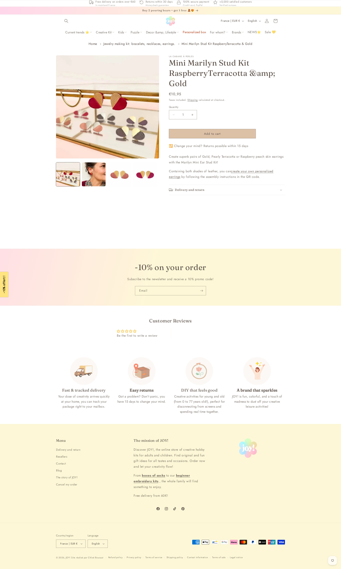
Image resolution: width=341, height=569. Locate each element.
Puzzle (135, 32)
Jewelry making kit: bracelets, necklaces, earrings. (139, 43)
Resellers (61, 457)
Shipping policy (175, 557)
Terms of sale (219, 557)
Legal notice (236, 557)
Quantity (173, 107)
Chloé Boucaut (96, 557)
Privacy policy (134, 557)
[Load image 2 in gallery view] (94, 174)
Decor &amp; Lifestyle (161, 32)
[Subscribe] (201, 290)
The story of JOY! (67, 477)
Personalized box (194, 32)
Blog (59, 470)
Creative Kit (103, 32)
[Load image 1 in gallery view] (68, 174)
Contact (61, 463)
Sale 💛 (270, 32)
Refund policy (115, 557)
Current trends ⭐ (77, 32)
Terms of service (153, 557)
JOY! (68, 557)
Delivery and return (68, 450)
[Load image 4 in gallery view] (145, 174)
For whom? (217, 32)
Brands (236, 32)
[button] (66, 21)
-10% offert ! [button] (4, 284)
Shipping (192, 100)
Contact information (197, 557)
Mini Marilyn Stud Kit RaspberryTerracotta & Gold (217, 43)
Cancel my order (66, 484)
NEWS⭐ (254, 32)
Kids (121, 32)
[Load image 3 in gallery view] (119, 174)
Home (93, 43)
